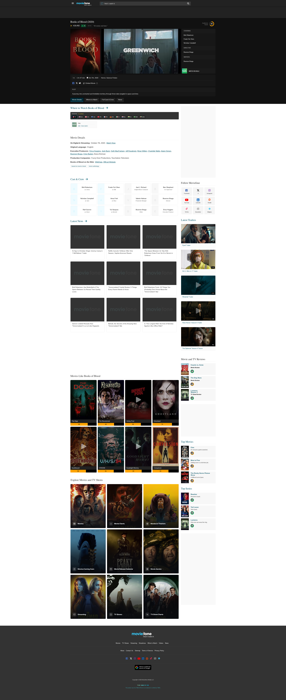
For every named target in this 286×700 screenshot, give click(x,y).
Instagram (209, 193)
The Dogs (75, 421)
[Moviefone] (85, 3)
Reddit (79, 83)
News (167, 643)
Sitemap (137, 650)
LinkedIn (198, 202)
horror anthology (94, 166)
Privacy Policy (159, 650)
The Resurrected (104, 421)
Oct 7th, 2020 (93, 78)
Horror (103, 78)
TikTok (187, 212)
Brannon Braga (76, 154)
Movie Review (195, 367)
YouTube (186, 202)
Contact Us (129, 650)
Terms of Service (147, 650)
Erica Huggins (95, 151)
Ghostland (157, 421)
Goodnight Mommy (132, 468)
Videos (161, 643)
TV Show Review (196, 394)
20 (84, 25)
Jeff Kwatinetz (131, 151)
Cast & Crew (77, 179)
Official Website (109, 162)
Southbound (75, 468)
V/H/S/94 (102, 468)
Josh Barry (106, 151)
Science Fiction (111, 78)
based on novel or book (79, 166)
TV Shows (125, 643)
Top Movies (187, 441)
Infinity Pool (130, 421)
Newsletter (198, 212)
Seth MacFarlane (118, 151)
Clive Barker (88, 154)
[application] (141, 51)
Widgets (209, 212)
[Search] (188, 3)
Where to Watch (87, 108)
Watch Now (111, 143)
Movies (118, 643)
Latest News (76, 221)
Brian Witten (142, 151)
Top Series (186, 488)
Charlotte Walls (154, 151)
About (122, 650)
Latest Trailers (188, 220)
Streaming (133, 643)
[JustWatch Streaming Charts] (71, 26)
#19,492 (76, 26)
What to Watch (152, 643)
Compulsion (157, 468)
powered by (74, 113)
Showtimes (142, 643)
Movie (89, 25)
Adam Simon (166, 151)
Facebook (73, 83)
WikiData (98, 162)
